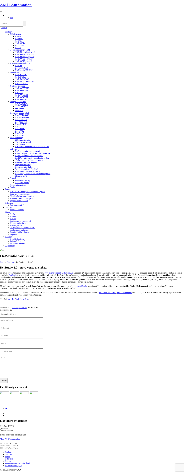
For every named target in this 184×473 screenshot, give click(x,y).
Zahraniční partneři (17, 241)
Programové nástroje (23, 165)
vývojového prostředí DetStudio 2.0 (59, 273)
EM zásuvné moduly (23, 140)
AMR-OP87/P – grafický (25, 57)
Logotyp (13, 234)
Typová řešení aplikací (19, 201)
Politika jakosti (16, 225)
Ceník (12, 187)
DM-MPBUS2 (21, 124)
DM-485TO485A (22, 117)
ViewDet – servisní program (26, 162)
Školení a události (17, 210)
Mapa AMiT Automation (10, 439)
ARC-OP (19, 93)
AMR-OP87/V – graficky (25, 54)
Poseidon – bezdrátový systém (22, 198)
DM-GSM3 (19, 133)
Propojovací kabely (22, 180)
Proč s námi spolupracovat (20, 221)
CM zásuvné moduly (23, 144)
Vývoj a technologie (18, 223)
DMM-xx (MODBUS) (24, 70)
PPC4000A (19, 108)
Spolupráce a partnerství (19, 230)
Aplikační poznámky (18, 185)
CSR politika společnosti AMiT (22, 228)
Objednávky (10, 246)
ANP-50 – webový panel (25, 52)
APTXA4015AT (21, 106)
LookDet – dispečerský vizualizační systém (32, 158)
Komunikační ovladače (24, 167)
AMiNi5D (19, 39)
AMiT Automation (16, 5)
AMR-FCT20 (20, 77)
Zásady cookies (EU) (13, 465)
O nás (12, 214)
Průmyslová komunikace (20, 194)
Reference (9, 203)
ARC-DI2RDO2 (21, 84)
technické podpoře (124, 293)
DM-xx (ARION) (22, 68)
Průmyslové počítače (18, 102)
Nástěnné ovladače (17, 86)
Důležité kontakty (17, 239)
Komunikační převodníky (20, 113)
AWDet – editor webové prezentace (29, 160)
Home (2, 262)
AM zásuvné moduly (23, 142)
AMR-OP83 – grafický (24, 59)
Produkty (8, 32)
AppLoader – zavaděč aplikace (27, 171)
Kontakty (8, 237)
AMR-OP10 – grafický (24, 61)
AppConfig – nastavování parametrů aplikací (32, 174)
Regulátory (14, 72)
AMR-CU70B (21, 75)
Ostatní (13, 178)
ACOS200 (19, 45)
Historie (13, 216)
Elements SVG (21, 176)
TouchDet (19, 111)
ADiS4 (18, 48)
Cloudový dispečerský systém (22, 196)
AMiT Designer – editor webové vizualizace (32, 153)
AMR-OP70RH (21, 90)
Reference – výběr (17, 205)
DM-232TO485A (22, 115)
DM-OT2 (19, 126)
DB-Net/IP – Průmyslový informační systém (27, 192)
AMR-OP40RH (21, 97)
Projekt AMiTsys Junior (19, 232)
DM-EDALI (20, 129)
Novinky (8, 207)
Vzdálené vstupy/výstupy (20, 63)
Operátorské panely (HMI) (20, 50)
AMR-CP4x (20, 43)
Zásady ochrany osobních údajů (17, 463)
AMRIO (18, 66)
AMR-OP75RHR (22, 88)
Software (13, 149)
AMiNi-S (19, 36)
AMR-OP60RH (21, 95)
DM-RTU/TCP (21, 120)
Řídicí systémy (16, 34)
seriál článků (82, 286)
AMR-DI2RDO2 (22, 79)
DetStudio (13, 275)
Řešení (7, 189)
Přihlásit (4, 28)
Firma (7, 212)
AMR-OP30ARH (22, 99)
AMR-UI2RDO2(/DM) (24, 81)
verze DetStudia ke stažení (17, 299)
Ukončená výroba (22, 183)
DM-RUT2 (19, 131)
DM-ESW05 (20, 135)
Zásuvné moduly (16, 138)
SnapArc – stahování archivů (26, 169)
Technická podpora (17, 243)
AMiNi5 (18, 41)
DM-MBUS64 (21, 122)
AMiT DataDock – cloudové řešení (29, 156)
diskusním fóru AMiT (107, 293)
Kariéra (13, 219)
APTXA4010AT (21, 104)
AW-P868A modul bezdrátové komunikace (32, 147)
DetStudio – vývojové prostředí (27, 151)
